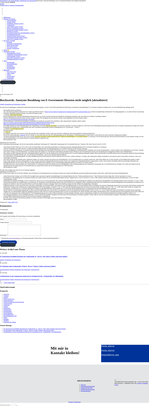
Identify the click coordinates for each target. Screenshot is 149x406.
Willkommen (6, 17)
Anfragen (6, 296)
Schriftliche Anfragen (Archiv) (15, 23)
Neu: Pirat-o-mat (11, 71)
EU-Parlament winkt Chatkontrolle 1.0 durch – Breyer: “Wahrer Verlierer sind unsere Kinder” (28, 266)
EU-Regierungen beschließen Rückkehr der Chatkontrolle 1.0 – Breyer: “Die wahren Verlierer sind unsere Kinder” (34, 256)
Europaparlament (4, 269)
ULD (16, 202)
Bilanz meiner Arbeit (12, 45)
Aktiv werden (10, 73)
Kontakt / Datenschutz (13, 48)
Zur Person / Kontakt (9, 40)
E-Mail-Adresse (4, 222)
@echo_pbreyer (107, 346)
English (2, 4)
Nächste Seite (11, 282)
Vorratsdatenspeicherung (13, 34)
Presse (5, 61)
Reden (5, 317)
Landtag (23, 104)
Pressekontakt (10, 62)
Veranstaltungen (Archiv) (14, 53)
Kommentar (4, 235)
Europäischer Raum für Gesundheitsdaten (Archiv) (21, 33)
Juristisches (6, 305)
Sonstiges (6, 319)
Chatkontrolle (10, 25)
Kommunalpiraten (86, 391)
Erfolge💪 (6, 50)
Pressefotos (10, 65)
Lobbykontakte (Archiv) (13, 56)
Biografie (9, 42)
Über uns (83, 385)
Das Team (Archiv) (12, 47)
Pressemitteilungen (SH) (10, 316)
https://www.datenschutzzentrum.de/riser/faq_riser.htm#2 (18, 119)
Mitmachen (6, 70)
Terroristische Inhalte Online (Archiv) (17, 37)
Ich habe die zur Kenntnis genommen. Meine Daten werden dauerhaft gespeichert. (31, 238)
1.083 (5, 282)
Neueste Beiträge (11, 20)
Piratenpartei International (88, 389)
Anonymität (11, 202)
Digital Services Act (8, 299)
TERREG (6, 320)
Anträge (5, 297)
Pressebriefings (11, 67)
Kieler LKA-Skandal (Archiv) (15, 39)
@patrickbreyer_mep (110, 355)
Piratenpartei (10, 78)
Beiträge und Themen (9, 19)
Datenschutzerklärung (15, 238)
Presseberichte (11, 68)
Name (1, 219)
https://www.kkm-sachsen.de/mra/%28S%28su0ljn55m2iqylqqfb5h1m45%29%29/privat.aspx (28, 122)
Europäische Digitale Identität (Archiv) (17, 30)
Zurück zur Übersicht (8, 82)
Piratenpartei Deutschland (88, 386)
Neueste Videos (11, 22)
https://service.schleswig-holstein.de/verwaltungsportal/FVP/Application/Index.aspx (68, 111)
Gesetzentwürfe (35, 269)
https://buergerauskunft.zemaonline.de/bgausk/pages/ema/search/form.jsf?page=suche (26, 124)
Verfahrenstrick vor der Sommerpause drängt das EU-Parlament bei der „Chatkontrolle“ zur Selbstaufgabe (31, 276)
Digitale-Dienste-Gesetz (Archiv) (16, 36)
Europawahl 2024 (8, 79)
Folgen (9, 75)
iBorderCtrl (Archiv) (12, 31)
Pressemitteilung (7, 313)
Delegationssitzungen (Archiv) (15, 59)
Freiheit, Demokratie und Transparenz (10, 104)
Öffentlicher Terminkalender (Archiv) (17, 54)
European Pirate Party (87, 388)
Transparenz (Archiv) (9, 51)
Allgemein (6, 294)
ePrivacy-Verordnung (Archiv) (15, 28)
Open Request (11, 76)
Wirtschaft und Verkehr (9, 322)
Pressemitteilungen (12, 64)
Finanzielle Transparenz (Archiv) (16, 57)
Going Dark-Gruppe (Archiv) (15, 26)
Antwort (22, 135)
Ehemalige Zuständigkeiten (14, 43)
